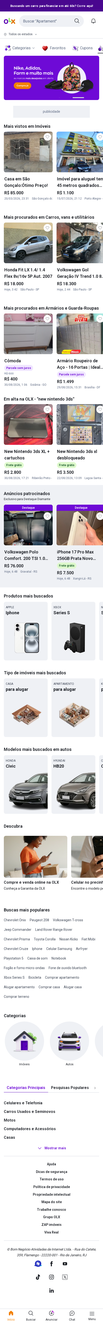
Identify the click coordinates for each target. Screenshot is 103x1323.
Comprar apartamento (62, 977)
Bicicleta (35, 977)
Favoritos (58, 48)
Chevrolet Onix (15, 920)
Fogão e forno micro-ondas (24, 968)
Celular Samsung (59, 949)
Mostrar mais (55, 1148)
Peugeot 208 (39, 920)
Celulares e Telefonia (23, 1103)
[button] (51, 21)
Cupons (86, 48)
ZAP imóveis (51, 1225)
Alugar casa (73, 987)
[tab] (26, 1087)
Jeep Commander (17, 930)
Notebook (59, 958)
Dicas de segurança (51, 1172)
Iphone (37, 949)
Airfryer (82, 949)
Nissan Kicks (68, 939)
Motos (10, 1120)
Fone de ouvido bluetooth (68, 968)
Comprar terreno (16, 997)
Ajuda (51, 1164)
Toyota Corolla (45, 939)
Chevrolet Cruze (16, 949)
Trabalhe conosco (51, 1209)
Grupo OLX (51, 1217)
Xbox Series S (14, 977)
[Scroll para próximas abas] (95, 1088)
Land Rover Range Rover (53, 930)
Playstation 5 (13, 958)
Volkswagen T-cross (68, 920)
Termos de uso (52, 1179)
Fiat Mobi (88, 939)
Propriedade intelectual (51, 1194)
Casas (9, 1137)
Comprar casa (49, 987)
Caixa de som (37, 958)
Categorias (21, 48)
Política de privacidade (51, 1187)
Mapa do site (51, 1202)
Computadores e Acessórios (30, 1129)
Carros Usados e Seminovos (29, 1111)
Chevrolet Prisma (17, 939)
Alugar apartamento (19, 987)
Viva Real (51, 1232)
